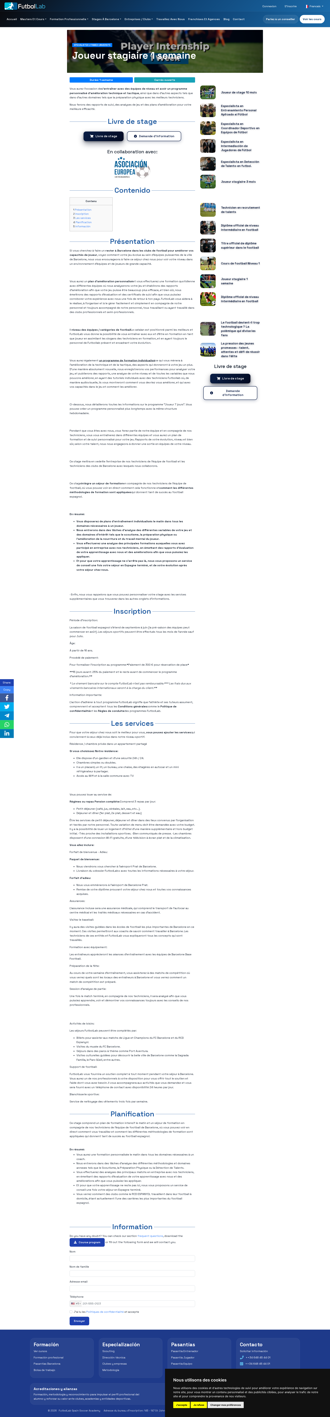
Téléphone (77, 1297)
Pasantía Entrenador (184, 1351)
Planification (84, 222)
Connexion (269, 6)
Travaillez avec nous (170, 19)
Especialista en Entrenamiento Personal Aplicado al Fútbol (239, 110)
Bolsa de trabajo (44, 1370)
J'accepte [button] (181, 1404)
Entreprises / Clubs (138, 19)
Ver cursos (40, 1351)
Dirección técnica (113, 1357)
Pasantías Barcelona (47, 1363)
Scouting (108, 1351)
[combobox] (76, 1304)
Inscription (82, 213)
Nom (72, 1251)
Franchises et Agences (204, 19)
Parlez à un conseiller (280, 19)
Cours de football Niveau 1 (240, 263)
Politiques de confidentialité (105, 1312)
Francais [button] (315, 6)
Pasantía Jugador (182, 1357)
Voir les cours (312, 19)
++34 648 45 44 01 (258, 1357)
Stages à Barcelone (105, 19)
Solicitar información (254, 1351)
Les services (83, 218)
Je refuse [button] (198, 1404)
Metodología (110, 1370)
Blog (226, 19)
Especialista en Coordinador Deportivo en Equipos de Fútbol (240, 128)
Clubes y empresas (114, 1363)
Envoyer (79, 1321)
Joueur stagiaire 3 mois (238, 182)
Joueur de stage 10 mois (239, 92)
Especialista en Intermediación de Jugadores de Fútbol (236, 146)
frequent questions (150, 1236)
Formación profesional (48, 1357)
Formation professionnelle (68, 19)
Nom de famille (79, 1266)
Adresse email (78, 1281)
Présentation (83, 209)
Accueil (12, 19)
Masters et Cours (32, 19)
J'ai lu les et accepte (106, 1312)
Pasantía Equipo (181, 1363)
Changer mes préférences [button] (225, 1404)
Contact (239, 19)
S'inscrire (291, 6)
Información (82, 226)
